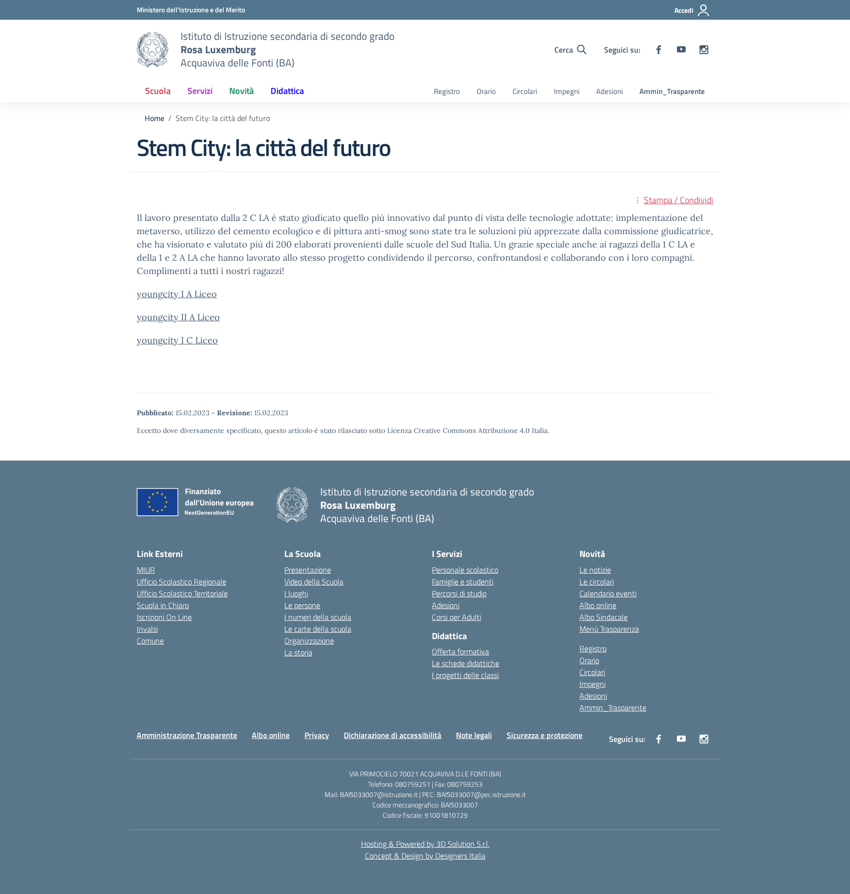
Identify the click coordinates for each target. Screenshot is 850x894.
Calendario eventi (608, 593)
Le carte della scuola (317, 629)
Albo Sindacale (603, 617)
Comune (150, 641)
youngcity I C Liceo (177, 340)
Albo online (597, 605)
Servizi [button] (199, 90)
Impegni (566, 91)
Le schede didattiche (465, 663)
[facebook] (658, 49)
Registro (447, 91)
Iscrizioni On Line (164, 617)
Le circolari (596, 581)
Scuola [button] (158, 90)
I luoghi (296, 593)
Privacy (316, 735)
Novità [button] (241, 90)
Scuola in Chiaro (163, 605)
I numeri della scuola (317, 617)
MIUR (146, 570)
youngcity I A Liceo (177, 294)
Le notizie (595, 570)
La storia (298, 652)
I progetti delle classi (465, 675)
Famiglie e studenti (462, 581)
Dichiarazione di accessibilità (392, 735)
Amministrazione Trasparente (187, 735)
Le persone (302, 605)
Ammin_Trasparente (672, 91)
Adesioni (609, 91)
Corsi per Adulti (456, 617)
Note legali (474, 735)
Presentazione (307, 570)
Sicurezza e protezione (544, 735)
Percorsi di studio (459, 593)
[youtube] (681, 49)
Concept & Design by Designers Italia (425, 856)
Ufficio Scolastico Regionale (181, 581)
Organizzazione (309, 641)
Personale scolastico (465, 570)
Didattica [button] (287, 90)
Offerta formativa (460, 651)
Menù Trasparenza (609, 629)
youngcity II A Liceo (178, 317)
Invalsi (147, 629)
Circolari (525, 91)
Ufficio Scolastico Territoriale (182, 593)
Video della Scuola (313, 581)
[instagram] (704, 49)
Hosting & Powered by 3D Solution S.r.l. (425, 844)
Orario (486, 91)
